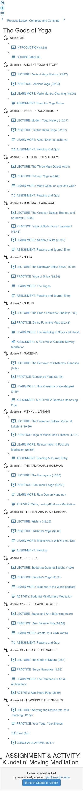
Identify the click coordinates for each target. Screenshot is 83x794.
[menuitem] (2, 9)
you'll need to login (58, 777)
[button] (2, 4)
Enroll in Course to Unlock (41, 783)
